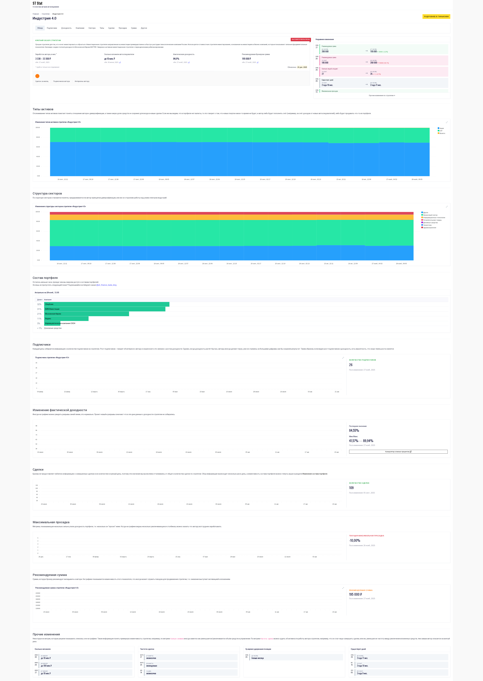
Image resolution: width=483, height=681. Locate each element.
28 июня (44, 663)
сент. (352, 670)
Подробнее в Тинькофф (436, 16)
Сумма (134, 28)
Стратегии (46, 14)
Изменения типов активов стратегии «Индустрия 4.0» (58, 122)
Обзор (40, 28)
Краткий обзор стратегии (48, 40)
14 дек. (149, 671)
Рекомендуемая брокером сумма (256, 54)
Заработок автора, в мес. (46, 54)
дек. (141, 670)
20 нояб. (255, 656)
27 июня (44, 671)
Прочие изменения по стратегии (381, 95)
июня (36, 655)
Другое (144, 28)
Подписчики (52, 28)
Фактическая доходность (183, 54)
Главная (36, 14)
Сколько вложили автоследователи (119, 54)
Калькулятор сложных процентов (397, 452)
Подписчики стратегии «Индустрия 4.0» (52, 358)
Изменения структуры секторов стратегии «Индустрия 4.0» (60, 206)
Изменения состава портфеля (315, 474)
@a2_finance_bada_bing (106, 285)
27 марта (149, 656)
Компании (80, 28)
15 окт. (324, 60)
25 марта (149, 663)
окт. (352, 663)
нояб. (317, 45)
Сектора (92, 28)
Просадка (123, 28)
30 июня (44, 656)
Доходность (66, 28)
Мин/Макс (353, 436)
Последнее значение (358, 426)
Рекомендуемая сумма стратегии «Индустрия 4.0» (57, 588)
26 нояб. (325, 49)
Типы (102, 28)
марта (141, 655)
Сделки (111, 28)
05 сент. (360, 671)
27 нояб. (373, 49)
